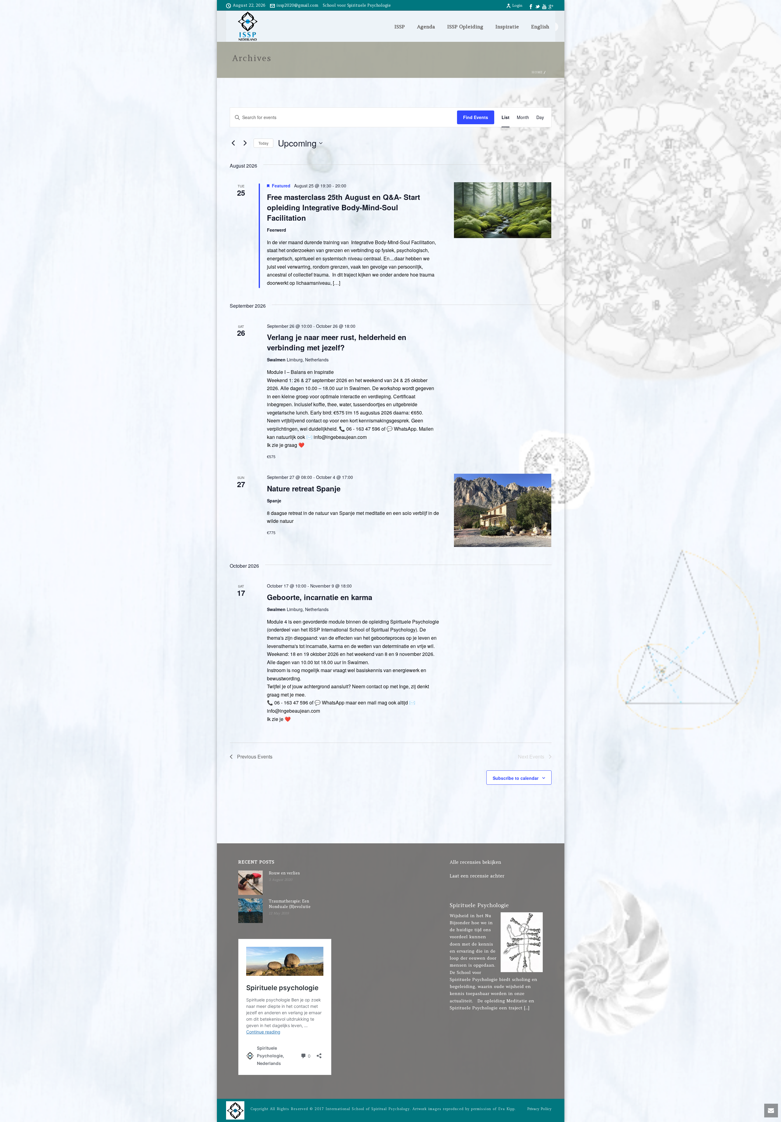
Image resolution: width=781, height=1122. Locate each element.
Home (537, 72)
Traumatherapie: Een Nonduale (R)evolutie (290, 904)
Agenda (426, 27)
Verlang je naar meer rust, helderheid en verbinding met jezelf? (336, 342)
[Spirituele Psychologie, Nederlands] (235, 1110)
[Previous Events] (233, 143)
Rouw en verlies (284, 873)
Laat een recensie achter (477, 876)
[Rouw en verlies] (250, 882)
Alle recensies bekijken (475, 862)
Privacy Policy (539, 1108)
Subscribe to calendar (515, 778)
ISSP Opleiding (465, 27)
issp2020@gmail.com (297, 5)
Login (517, 5)
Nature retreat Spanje (303, 488)
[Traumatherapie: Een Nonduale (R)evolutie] (250, 911)
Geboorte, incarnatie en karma (319, 597)
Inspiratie (507, 27)
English (540, 27)
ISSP (399, 27)
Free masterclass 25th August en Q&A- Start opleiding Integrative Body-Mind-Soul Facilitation (343, 207)
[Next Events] (245, 143)
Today (263, 143)
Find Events (475, 117)
